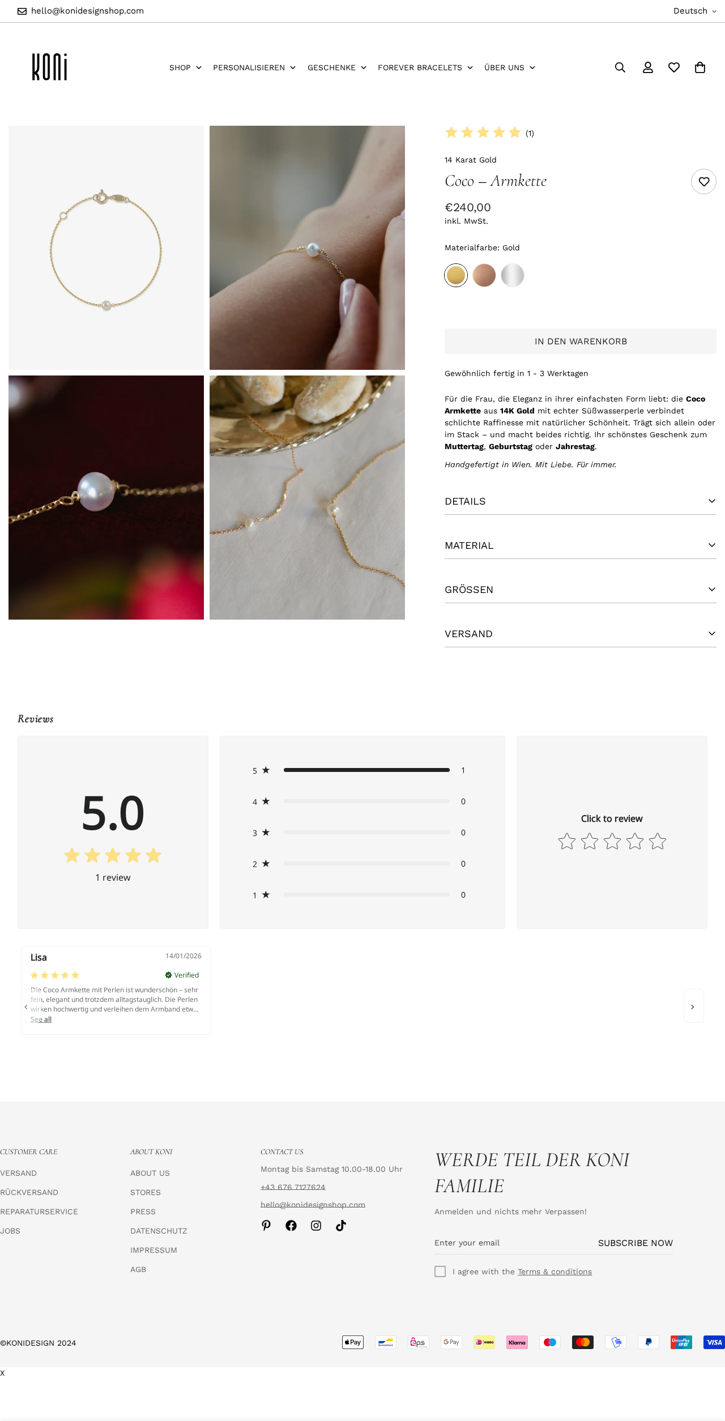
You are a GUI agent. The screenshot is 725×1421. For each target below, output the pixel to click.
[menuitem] (186, 67)
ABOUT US (150, 1172)
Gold (456, 275)
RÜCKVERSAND (29, 1192)
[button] (363, 770)
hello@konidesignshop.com (313, 1204)
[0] (700, 67)
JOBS (10, 1230)
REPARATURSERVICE (39, 1211)
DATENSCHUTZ (158, 1230)
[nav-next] (694, 1006)
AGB (138, 1269)
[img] (483, 133)
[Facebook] (291, 1225)
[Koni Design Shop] (49, 67)
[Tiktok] (341, 1225)
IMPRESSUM (153, 1249)
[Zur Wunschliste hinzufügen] (704, 181)
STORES (145, 1192)
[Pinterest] (266, 1225)
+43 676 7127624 (293, 1187)
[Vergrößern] (182, 150)
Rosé (484, 275)
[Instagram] (316, 1225)
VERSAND (18, 1172)
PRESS (143, 1211)
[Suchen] (620, 67)
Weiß (512, 275)
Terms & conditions (555, 1271)
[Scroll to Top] (703, 1359)
